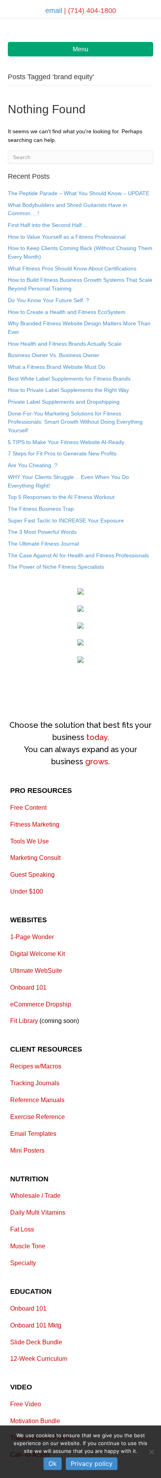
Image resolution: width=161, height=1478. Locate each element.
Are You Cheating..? (32, 465)
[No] (151, 1452)
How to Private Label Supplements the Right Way (68, 390)
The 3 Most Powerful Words (42, 532)
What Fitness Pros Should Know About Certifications (72, 268)
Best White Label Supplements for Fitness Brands (69, 378)
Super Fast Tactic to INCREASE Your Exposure (66, 520)
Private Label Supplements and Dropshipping (64, 402)
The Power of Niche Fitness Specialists (56, 567)
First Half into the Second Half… (47, 225)
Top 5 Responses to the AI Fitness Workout (61, 497)
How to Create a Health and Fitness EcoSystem (66, 312)
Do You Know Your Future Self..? (48, 300)
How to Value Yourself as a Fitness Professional (66, 237)
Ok (52, 1463)
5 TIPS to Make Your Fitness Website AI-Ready (66, 442)
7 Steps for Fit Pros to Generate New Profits (62, 453)
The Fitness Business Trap (41, 509)
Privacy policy (92, 1463)
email (54, 11)
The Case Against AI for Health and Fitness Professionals (78, 555)
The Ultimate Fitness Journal (43, 543)
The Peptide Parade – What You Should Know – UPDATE (78, 193)
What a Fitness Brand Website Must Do (56, 367)
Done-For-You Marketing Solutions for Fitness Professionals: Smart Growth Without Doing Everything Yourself (75, 421)
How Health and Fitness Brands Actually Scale (65, 344)
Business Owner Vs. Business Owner (53, 355)
